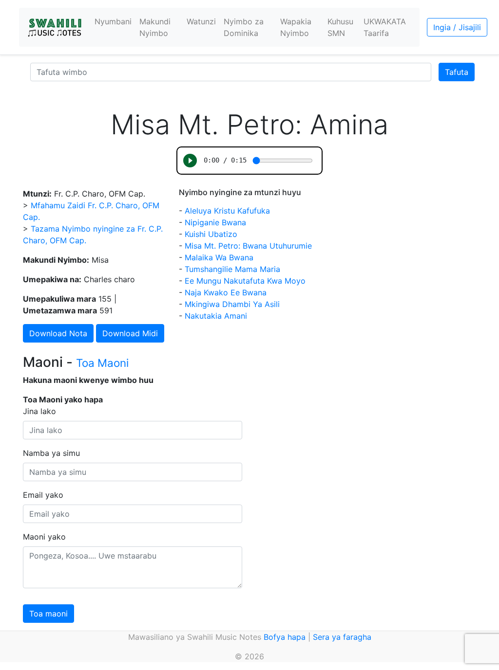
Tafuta (456, 72)
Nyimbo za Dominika (244, 27)
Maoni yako (44, 537)
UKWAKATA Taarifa (385, 27)
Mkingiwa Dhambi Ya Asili (232, 304)
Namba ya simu (51, 453)
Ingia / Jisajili (457, 27)
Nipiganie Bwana (215, 222)
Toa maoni (48, 613)
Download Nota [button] (58, 333)
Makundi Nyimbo (155, 27)
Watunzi (201, 21)
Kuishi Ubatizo (211, 234)
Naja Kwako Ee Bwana (226, 292)
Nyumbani (113, 21)
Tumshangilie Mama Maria (232, 269)
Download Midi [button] (130, 333)
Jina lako (39, 411)
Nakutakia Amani (216, 316)
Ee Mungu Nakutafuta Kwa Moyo (245, 281)
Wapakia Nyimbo (295, 27)
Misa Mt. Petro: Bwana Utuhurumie (248, 246)
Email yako (43, 495)
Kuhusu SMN (340, 27)
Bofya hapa (285, 637)
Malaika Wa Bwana (219, 257)
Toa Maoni (102, 362)
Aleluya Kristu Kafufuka (227, 211)
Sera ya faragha (342, 637)
